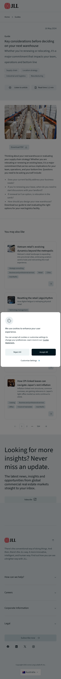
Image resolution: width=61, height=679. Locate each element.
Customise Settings (30, 360)
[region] (30, 339)
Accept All (44, 352)
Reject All (17, 352)
